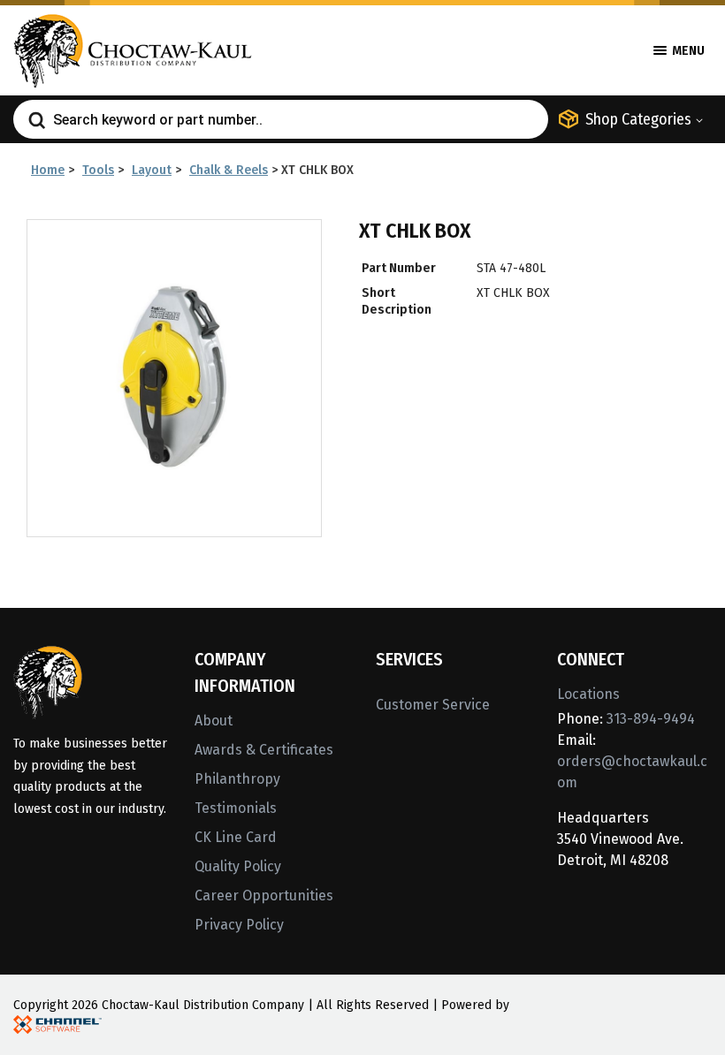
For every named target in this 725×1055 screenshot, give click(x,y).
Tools (98, 170)
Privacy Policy (239, 924)
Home (48, 170)
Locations (588, 694)
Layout (152, 170)
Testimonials (236, 808)
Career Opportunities (264, 895)
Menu (687, 50)
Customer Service (433, 704)
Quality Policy (238, 866)
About (214, 720)
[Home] (132, 49)
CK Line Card (236, 837)
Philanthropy (237, 778)
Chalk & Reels (228, 170)
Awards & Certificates (264, 749)
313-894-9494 (651, 718)
